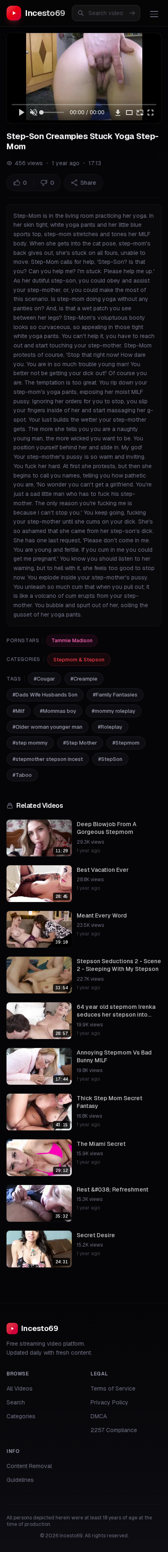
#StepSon (110, 759)
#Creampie (84, 678)
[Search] (132, 13)
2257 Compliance (114, 1430)
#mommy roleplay (113, 710)
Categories (21, 1416)
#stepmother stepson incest (48, 759)
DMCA (99, 1416)
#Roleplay (110, 726)
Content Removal (29, 1466)
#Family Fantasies (115, 694)
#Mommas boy (58, 710)
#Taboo (22, 775)
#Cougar (44, 678)
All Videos (20, 1388)
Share (88, 182)
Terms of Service (113, 1388)
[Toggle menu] (154, 14)
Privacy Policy (109, 1402)
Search (16, 1402)
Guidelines (20, 1479)
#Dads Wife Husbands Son (45, 694)
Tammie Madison (72, 640)
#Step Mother (80, 742)
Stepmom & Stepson (78, 659)
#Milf (18, 710)
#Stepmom (126, 742)
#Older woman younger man (47, 726)
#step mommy (30, 742)
